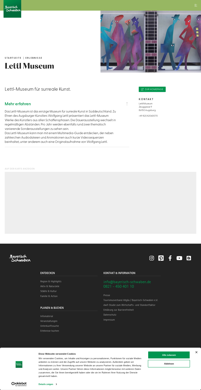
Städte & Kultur (48, 291)
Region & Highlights (50, 281)
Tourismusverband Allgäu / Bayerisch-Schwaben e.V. (130, 300)
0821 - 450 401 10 (118, 286)
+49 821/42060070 (148, 116)
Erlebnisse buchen (49, 330)
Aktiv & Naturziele (49, 286)
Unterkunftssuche (49, 325)
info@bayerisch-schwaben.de (127, 281)
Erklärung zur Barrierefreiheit (118, 309)
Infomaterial (46, 316)
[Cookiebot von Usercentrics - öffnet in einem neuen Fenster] (19, 384)
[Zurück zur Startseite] (100, 9)
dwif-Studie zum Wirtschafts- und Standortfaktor (129, 304)
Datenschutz (109, 314)
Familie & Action (49, 296)
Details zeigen (46, 384)
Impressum (109, 319)
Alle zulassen (169, 355)
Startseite (13, 58)
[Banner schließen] (196, 352)
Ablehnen (169, 363)
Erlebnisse (33, 58)
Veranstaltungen (48, 321)
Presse (106, 295)
